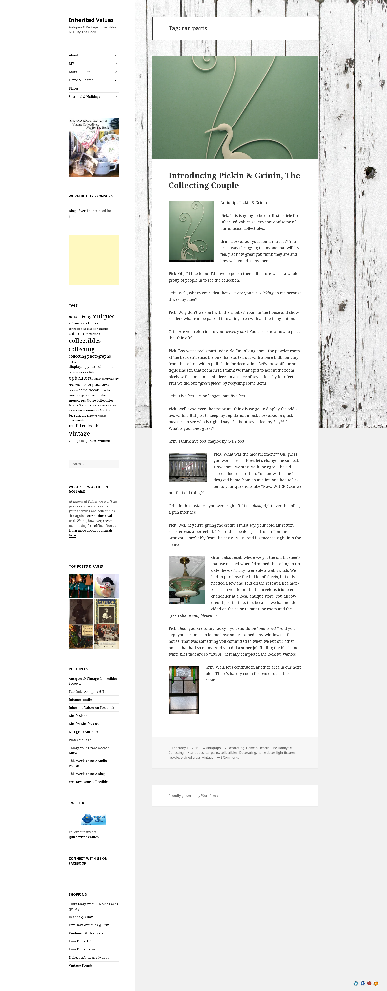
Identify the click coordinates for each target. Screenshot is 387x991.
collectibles (85, 340)
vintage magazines (83, 440)
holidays (73, 390)
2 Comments (229, 757)
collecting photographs (90, 356)
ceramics (103, 328)
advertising (80, 317)
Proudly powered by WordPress (193, 795)
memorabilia (97, 395)
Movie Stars (78, 405)
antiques (103, 316)
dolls (91, 372)
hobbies (102, 384)
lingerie (83, 395)
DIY (71, 63)
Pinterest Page (80, 740)
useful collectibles (86, 426)
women (104, 440)
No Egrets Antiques (84, 732)
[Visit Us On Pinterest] (369, 983)
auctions (80, 323)
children (76, 333)
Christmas (92, 334)
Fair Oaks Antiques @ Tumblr (91, 691)
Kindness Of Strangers (86, 933)
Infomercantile (80, 699)
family (97, 378)
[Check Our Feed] (376, 983)
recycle (81, 410)
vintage (79, 433)
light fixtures (286, 752)
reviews (92, 410)
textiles (102, 415)
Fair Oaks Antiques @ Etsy (89, 925)
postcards (102, 405)
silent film (104, 410)
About (73, 55)
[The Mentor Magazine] (106, 611)
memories (77, 400)
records (73, 410)
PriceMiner (96, 525)
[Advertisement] (94, 260)
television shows (83, 415)
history (87, 384)
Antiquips (213, 748)
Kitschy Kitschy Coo (84, 724)
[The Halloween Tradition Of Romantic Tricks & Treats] (81, 636)
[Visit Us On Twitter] (356, 983)
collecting (82, 349)
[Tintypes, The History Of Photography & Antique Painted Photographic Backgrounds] (81, 611)
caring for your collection (83, 328)
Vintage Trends (81, 965)
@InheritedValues (84, 837)
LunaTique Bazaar (83, 949)
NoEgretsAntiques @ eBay (89, 957)
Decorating (236, 748)
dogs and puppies (78, 371)
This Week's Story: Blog (87, 774)
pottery (112, 405)
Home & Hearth (81, 80)
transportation (77, 420)
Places (73, 88)
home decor (88, 390)
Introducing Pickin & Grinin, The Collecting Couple (234, 180)
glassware (75, 384)
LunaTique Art (80, 941)
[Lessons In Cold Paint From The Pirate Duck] (106, 586)
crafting (73, 361)
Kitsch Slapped (80, 716)
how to (105, 390)
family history (110, 378)
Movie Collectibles (100, 400)
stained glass (191, 757)
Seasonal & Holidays (84, 96)
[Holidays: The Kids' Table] (106, 636)
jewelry (73, 395)
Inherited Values (91, 20)
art (71, 323)
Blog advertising (81, 211)
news (91, 405)
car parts (212, 752)
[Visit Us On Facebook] (362, 983)
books (93, 323)
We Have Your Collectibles (89, 782)
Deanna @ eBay (81, 917)
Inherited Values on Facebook (91, 707)
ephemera (81, 377)
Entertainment (80, 72)
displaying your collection (91, 366)
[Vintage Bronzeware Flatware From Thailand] (81, 586)
